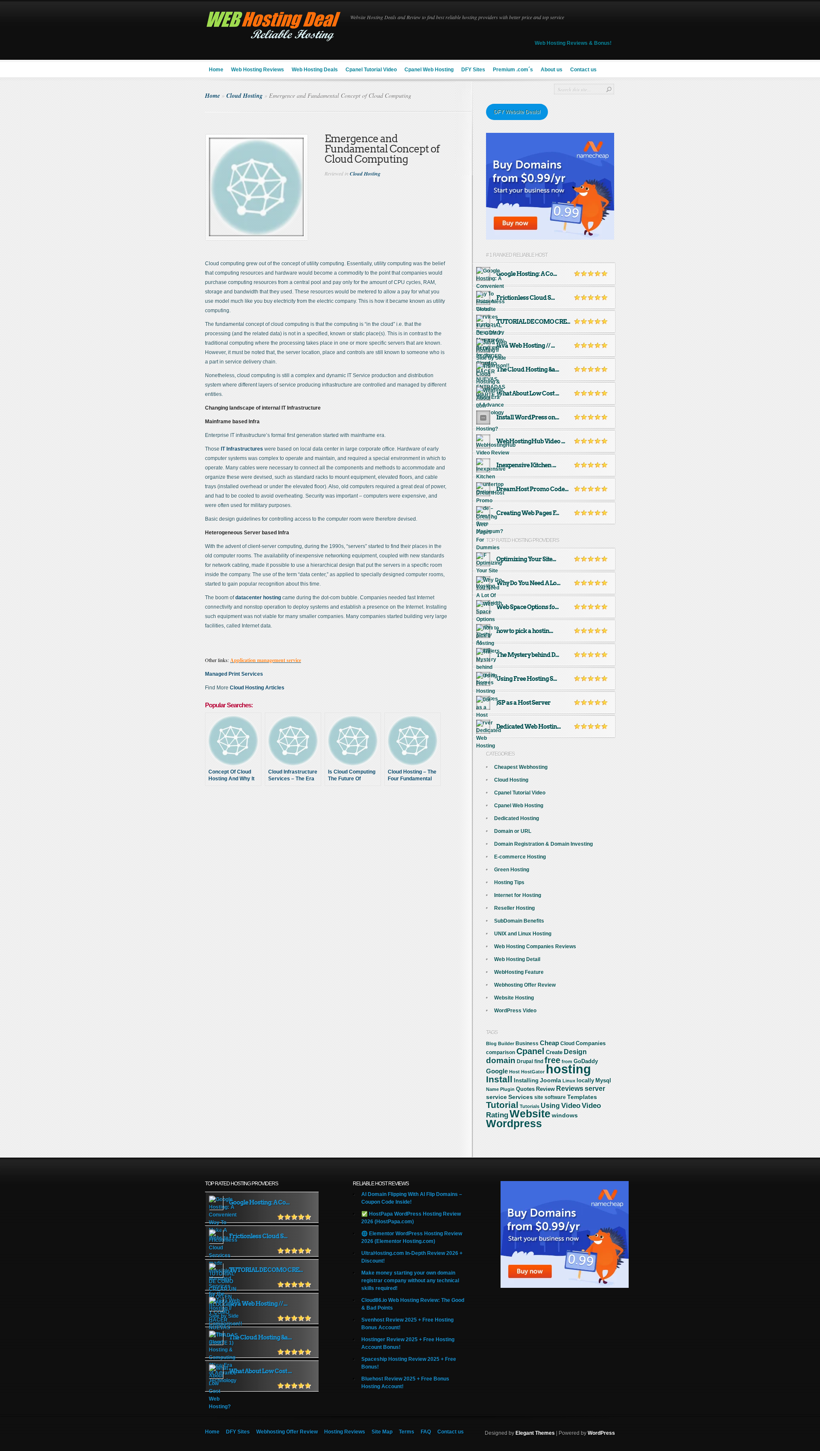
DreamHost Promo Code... (532, 489)
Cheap (549, 1042)
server (595, 1088)
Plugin (507, 1089)
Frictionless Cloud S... (525, 297)
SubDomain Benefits (519, 921)
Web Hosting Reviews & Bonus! (573, 43)
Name (492, 1089)
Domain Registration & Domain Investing (543, 844)
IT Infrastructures (242, 449)
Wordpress (514, 1123)
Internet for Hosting (517, 895)
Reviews (569, 1088)
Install (499, 1079)
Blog (491, 1043)
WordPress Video (515, 1011)
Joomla (550, 1080)
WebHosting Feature (519, 972)
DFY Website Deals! (517, 112)
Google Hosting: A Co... (526, 273)
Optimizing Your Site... (526, 559)
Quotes (525, 1089)
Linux (568, 1080)
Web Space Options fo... (527, 607)
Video (570, 1106)
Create (554, 1052)
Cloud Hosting (244, 95)
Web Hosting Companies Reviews (535, 947)
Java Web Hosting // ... (525, 345)
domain (500, 1060)
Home (216, 70)
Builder (506, 1043)
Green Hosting (511, 870)
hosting (568, 1069)
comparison (500, 1052)
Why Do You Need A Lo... (528, 583)
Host (514, 1071)
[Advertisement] (339, 823)
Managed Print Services (234, 674)
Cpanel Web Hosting (429, 70)
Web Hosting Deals (315, 70)
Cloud (567, 1043)
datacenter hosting (258, 598)
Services (520, 1096)
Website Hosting (514, 998)
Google (497, 1071)
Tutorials (529, 1106)
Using (550, 1105)
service (496, 1097)
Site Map (382, 1432)
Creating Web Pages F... (527, 513)
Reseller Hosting (514, 908)
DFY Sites (473, 70)
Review (545, 1089)
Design (575, 1051)
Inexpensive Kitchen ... (526, 465)
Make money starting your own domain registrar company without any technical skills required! (410, 1280)
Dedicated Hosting (516, 818)
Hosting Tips (509, 882)
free (552, 1060)
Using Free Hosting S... (526, 678)
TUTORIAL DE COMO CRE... (533, 321)
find (538, 1061)
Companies (591, 1043)
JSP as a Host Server (523, 702)
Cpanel (530, 1051)
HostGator (533, 1071)
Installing (526, 1081)
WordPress (601, 1433)
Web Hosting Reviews (257, 70)
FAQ (426, 1432)
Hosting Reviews (344, 1432)
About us (551, 70)
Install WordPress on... (527, 417)
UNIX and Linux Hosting (522, 934)
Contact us (583, 70)
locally (585, 1081)
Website (530, 1114)
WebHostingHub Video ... (530, 441)
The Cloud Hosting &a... (527, 369)
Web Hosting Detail (517, 959)
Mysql (603, 1080)
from (567, 1061)
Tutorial (502, 1105)
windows (565, 1115)
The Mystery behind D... (527, 654)
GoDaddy (586, 1061)
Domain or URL (512, 831)
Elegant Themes (535, 1433)
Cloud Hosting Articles (257, 688)
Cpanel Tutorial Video (371, 70)
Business (527, 1043)
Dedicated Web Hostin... (528, 726)
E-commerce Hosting (520, 857)
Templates (582, 1096)
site (538, 1097)
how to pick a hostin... (524, 630)
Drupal (525, 1061)
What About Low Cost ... (527, 393)
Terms (406, 1432)
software (555, 1097)
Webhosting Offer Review (525, 985)
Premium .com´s (513, 70)
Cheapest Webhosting (521, 767)
